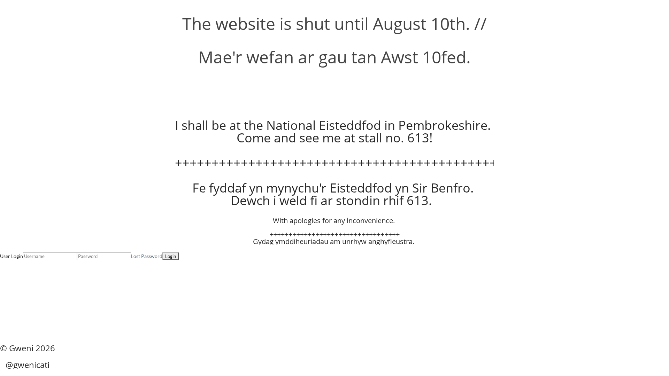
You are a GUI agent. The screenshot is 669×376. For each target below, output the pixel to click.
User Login (11, 256)
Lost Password (146, 256)
